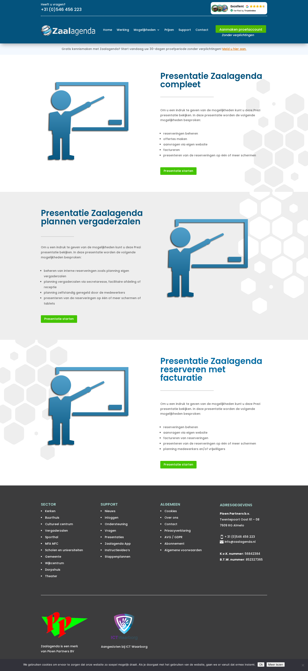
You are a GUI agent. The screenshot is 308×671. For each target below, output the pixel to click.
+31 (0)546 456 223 (61, 9)
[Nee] (303, 665)
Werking (123, 30)
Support (185, 30)
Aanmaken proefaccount (240, 29)
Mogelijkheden (145, 30)
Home (107, 30)
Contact (201, 30)
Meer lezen (275, 664)
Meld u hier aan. (234, 49)
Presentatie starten (178, 171)
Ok (261, 664)
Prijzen (169, 30)
